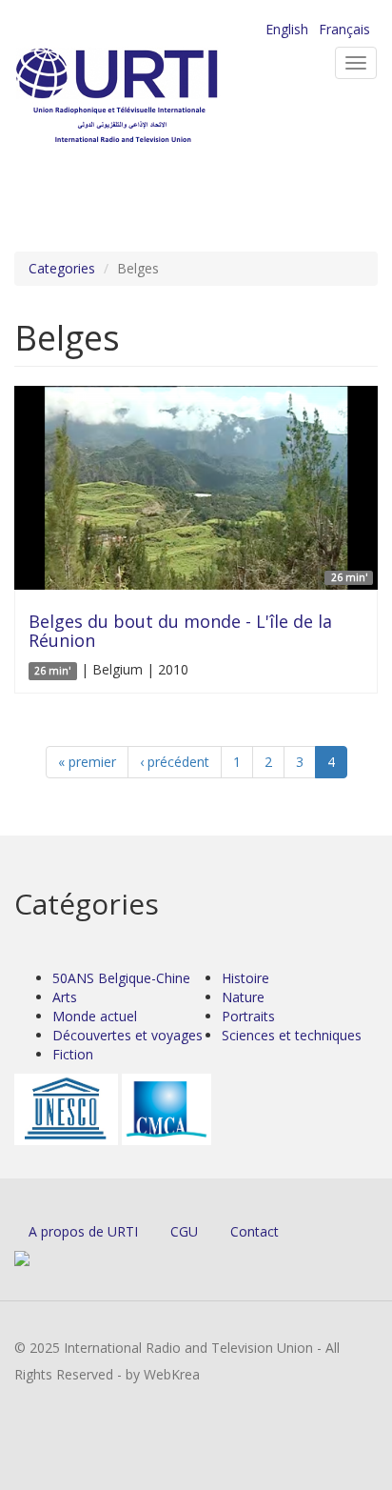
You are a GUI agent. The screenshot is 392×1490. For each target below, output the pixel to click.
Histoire (245, 978)
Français (344, 29)
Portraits (248, 1016)
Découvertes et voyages (127, 1035)
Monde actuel (94, 1016)
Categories (62, 268)
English (286, 29)
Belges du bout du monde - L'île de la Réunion (180, 631)
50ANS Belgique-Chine (121, 978)
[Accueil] (147, 96)
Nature (243, 997)
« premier (87, 762)
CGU (184, 1231)
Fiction (72, 1054)
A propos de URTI (83, 1231)
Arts (64, 997)
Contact (254, 1231)
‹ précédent (174, 762)
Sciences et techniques (292, 1035)
